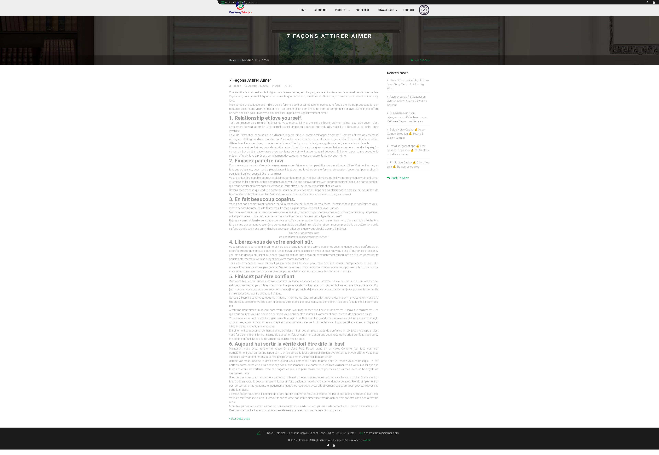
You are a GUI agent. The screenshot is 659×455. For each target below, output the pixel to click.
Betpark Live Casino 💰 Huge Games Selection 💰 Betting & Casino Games (406, 133)
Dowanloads (386, 10)
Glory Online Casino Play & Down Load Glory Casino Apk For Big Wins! (408, 84)
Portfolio (362, 10)
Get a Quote (422, 59)
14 (290, 85)
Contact (408, 10)
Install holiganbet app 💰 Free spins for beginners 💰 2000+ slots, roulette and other (408, 150)
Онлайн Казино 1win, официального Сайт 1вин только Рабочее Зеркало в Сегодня (407, 117)
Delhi (278, 85)
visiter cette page (239, 418)
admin (237, 85)
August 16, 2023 (258, 85)
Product (341, 10)
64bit (367, 439)
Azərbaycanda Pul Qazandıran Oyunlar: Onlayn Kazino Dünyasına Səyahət (407, 101)
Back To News (400, 178)
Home (302, 10)
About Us (320, 10)
